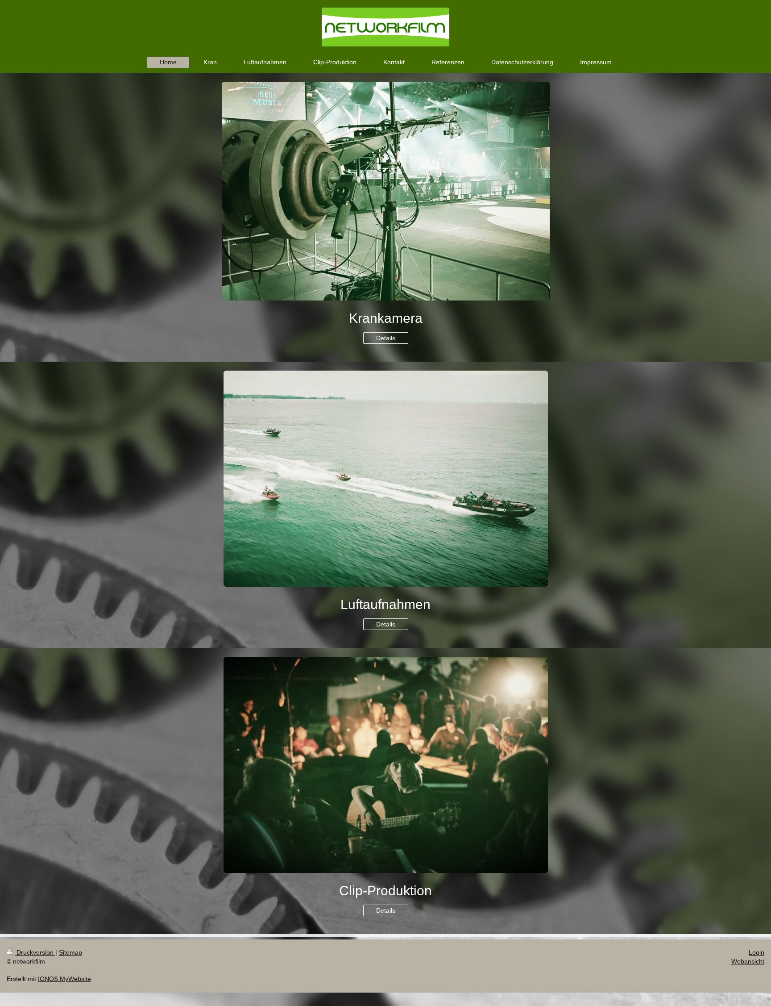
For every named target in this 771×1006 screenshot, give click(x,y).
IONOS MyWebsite (64, 978)
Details (385, 338)
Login (756, 952)
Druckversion (35, 952)
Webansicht (747, 961)
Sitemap (70, 952)
